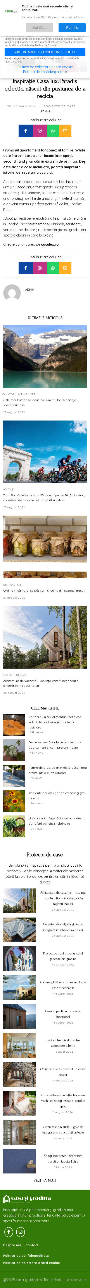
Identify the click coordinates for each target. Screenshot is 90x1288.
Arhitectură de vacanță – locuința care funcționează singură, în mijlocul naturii (40, 683)
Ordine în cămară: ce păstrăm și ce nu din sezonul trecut (44, 591)
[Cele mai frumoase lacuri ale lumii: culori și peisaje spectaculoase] (45, 356)
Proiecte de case (59, 106)
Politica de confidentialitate (26, 1256)
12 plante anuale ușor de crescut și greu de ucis (57, 795)
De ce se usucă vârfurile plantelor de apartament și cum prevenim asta (55, 744)
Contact (32, 1245)
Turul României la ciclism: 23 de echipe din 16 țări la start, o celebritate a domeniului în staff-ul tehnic (44, 497)
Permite (76, 25)
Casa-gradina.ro (27, 1199)
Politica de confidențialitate (45, 72)
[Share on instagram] (40, 131)
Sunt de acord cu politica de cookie (45, 52)
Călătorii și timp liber (19, 394)
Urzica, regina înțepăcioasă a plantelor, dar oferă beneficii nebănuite (57, 821)
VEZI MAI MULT (45, 1180)
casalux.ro (50, 244)
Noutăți (8, 489)
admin (45, 111)
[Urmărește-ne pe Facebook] (8, 1232)
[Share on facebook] (26, 131)
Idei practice (11, 584)
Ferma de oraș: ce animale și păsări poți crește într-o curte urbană (58, 770)
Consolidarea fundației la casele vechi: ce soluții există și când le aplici (63, 1100)
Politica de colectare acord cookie (31, 1263)
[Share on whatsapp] (53, 131)
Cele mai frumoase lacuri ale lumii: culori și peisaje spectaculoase (39, 402)
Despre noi (12, 1245)
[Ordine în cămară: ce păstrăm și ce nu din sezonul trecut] (45, 547)
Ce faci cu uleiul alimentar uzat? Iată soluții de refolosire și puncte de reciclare (55, 722)
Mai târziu (52, 25)
